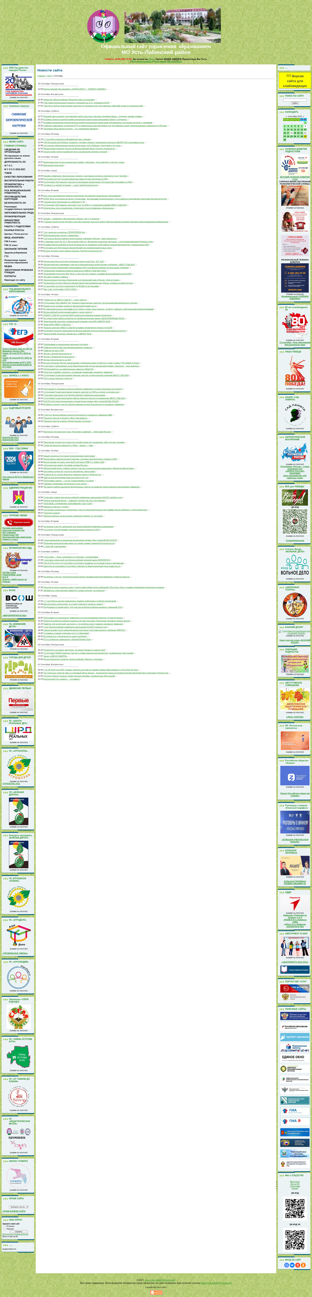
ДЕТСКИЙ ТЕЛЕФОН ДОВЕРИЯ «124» (295, 178)
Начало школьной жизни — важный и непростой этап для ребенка (74, 500)
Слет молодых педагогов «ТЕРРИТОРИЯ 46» (64, 232)
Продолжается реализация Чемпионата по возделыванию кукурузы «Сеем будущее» (83, 618)
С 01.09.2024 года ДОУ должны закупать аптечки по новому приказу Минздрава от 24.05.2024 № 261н (90, 670)
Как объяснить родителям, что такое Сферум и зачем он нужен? (73, 604)
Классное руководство (13, 530)
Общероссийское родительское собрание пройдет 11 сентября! (73, 516)
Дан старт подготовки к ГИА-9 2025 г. (60, 289)
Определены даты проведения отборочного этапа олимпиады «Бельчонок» (78, 208)
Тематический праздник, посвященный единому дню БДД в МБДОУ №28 (76, 321)
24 (288, 136)
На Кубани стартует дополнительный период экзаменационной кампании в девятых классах (86, 577)
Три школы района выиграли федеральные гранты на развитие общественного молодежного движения (91, 487)
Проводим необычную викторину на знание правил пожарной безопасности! (79, 543)
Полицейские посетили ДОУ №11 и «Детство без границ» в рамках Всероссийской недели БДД (87, 274)
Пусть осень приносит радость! (57, 378)
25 (291, 136)
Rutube (295, 1188)
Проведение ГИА (10, 535)
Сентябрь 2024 (295, 116)
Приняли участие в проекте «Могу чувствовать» (65, 418)
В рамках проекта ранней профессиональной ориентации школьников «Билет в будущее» (85, 119)
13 (298, 129)
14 (302, 129)
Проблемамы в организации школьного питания (65, 344)
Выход (171, 61)
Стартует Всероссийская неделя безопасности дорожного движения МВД (77, 415)
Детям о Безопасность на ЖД (57, 360)
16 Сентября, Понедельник (51, 384)
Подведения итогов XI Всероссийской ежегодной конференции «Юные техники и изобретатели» (88, 283)
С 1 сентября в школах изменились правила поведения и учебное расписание (79, 601)
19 (295, 133)
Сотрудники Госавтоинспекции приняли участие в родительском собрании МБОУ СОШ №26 (86, 375)
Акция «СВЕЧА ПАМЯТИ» (55, 656)
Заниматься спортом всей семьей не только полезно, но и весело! (74, 590)
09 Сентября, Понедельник (51, 535)
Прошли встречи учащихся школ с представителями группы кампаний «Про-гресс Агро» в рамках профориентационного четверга (103, 587)
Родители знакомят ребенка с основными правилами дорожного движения (78, 372)
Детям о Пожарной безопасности (58, 357)
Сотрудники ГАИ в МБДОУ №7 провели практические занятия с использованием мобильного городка (90, 303)
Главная (41, 76)
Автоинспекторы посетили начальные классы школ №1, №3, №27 (73, 261)
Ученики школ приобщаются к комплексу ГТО (64, 202)
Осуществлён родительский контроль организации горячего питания (75, 152)
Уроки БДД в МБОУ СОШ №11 (57, 324)
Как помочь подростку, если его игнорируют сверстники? (69, 471)
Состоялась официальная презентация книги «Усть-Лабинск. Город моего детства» (82, 145)
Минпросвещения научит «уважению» (61, 235)
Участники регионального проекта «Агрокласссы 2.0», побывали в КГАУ (76, 103)
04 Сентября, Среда (47, 596)
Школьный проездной (53, 165)
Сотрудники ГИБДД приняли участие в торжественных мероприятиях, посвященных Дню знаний (88, 653)
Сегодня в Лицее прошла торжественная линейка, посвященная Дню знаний (79, 676)
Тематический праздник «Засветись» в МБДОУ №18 (67, 334)
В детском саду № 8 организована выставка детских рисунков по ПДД (75, 179)
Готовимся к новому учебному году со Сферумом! (66, 633)
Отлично (10, 1226)
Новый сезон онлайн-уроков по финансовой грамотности (70, 306)
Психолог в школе (51, 513)
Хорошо (10, 1229)
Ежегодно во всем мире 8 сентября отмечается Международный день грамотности (81, 566)
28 (302, 136)
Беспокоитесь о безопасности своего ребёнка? (65, 636)
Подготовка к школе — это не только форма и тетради (68, 481)
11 (292, 129)
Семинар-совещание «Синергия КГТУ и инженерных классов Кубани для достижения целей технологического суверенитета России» (105, 126)
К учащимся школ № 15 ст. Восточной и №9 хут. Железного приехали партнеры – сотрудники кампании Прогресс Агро (98, 242)
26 (295, 136)
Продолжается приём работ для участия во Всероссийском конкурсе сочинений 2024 (82, 607)
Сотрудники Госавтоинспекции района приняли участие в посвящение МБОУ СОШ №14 (84, 398)
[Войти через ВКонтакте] (292, 1265)
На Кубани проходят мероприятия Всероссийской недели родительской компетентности (84, 331)
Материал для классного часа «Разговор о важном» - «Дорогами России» (77, 432)
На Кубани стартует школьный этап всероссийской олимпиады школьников (78, 526)
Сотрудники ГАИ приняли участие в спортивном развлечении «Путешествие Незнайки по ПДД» (87, 182)
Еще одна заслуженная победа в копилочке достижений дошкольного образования (82, 196)
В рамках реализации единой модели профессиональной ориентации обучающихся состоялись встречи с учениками (97, 122)
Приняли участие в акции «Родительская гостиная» (67, 421)
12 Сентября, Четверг (48, 451)
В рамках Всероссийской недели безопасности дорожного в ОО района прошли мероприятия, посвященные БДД (96, 245)
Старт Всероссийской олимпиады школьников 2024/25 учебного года (75, 627)
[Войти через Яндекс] (297, 1265)
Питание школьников (12, 528)
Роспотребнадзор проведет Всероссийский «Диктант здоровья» (73, 659)
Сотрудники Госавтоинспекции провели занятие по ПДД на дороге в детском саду (81, 392)
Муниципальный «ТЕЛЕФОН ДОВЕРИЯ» (295, 297)
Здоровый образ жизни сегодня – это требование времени (70, 129)
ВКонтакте (295, 1182)
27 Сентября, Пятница (48, 134)
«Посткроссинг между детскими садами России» (65, 465)
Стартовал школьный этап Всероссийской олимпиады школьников (74, 395)
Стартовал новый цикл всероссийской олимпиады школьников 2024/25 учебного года (82, 497)
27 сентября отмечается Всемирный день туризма (67, 139)
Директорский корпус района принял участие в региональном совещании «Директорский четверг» (88, 468)
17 (288, 133)
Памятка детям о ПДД (53, 350)
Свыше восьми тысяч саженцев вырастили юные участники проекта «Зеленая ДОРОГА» (84, 630)
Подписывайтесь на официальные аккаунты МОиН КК (68, 369)
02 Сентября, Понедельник (51, 645)
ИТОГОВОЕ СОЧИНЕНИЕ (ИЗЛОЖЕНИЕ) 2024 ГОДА (67, 504)
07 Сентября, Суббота (48, 552)
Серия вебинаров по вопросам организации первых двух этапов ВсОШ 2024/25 (80, 540)
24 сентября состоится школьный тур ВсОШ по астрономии (71, 286)
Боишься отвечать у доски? (56, 507)
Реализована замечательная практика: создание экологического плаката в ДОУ (80, 459)
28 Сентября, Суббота (48, 111)
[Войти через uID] (286, 1265)
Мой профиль (144, 61)
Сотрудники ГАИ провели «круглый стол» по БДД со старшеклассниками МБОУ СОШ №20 (85, 205)
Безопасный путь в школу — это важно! (61, 679)
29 (305, 136)
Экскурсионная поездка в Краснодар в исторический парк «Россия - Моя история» (81, 280)
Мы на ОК (295, 1184)
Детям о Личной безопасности (57, 354)
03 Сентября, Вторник (48, 612)
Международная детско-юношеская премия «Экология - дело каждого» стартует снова (83, 162)
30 (285, 140)
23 (285, 136)
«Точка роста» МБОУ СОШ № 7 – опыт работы (64, 300)
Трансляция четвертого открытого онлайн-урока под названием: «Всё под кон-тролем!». (84, 442)
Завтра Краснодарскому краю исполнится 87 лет (66, 478)
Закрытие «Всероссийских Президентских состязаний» (69, 100)
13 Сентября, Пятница (48, 437)
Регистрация (160, 61)
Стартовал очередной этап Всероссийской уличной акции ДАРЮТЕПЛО (76, 560)
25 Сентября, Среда (47, 170)
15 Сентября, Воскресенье (51, 410)
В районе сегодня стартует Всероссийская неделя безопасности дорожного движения (83, 404)
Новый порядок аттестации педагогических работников (69, 456)
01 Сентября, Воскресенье (51, 664)
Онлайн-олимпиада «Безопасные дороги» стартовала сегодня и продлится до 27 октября (85, 176)
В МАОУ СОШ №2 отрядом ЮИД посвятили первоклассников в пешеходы (77, 315)
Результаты (7, 1234)
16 (285, 133)
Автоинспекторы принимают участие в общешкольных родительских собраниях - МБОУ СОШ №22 (89, 264)
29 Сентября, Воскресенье (51, 94)
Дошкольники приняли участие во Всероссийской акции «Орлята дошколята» (79, 149)
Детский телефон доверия (55, 277)
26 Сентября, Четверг (48, 157)
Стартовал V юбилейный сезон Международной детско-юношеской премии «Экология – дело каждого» (91, 366)
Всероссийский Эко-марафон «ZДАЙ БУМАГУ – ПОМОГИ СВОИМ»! (74, 89)
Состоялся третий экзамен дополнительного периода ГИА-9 (71, 530)
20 (298, 133)
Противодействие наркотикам (16, 537)
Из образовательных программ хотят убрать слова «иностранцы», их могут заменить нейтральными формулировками (98, 309)
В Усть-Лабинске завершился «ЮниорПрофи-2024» (67, 639)
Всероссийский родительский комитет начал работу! (67, 312)
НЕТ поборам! (9, 532)
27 (298, 136)
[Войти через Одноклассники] (303, 1265)
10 (288, 129)
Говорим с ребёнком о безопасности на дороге (65, 484)
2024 (49, 76)
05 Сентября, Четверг (48, 582)
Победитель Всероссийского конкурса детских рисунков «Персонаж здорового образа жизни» (86, 621)
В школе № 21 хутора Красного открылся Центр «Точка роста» (72, 474)
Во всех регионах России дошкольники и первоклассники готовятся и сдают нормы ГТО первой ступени (91, 363)
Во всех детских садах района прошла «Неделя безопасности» (72, 251)
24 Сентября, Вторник (48, 190)
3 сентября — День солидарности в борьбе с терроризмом (70, 557)
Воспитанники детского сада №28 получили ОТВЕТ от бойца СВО (73, 462)
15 (305, 129)
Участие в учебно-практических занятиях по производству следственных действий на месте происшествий (93, 106)
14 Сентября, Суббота (48, 426)
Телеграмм (295, 1186)
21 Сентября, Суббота (48, 227)
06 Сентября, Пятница (48, 571)
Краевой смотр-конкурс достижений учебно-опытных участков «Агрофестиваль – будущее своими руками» (92, 116)
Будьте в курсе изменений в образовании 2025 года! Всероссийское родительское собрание (86, 268)
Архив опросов (21, 1234)
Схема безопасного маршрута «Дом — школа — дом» (68, 445)
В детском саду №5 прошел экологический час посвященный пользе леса (77, 248)
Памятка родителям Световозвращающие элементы (67, 347)
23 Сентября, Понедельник (51, 213)
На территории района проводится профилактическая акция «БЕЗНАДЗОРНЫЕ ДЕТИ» (84, 318)
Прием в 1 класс (10, 539)
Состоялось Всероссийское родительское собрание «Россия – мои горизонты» (80, 238)
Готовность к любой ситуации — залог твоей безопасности (70, 185)
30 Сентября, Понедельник (51, 84)
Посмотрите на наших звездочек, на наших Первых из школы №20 (74, 650)
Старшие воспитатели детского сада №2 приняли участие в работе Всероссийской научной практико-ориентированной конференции (105, 222)
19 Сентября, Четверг (48, 294)
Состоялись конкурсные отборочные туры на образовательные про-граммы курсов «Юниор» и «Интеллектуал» (95, 510)
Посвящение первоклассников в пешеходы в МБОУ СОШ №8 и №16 (74, 271)
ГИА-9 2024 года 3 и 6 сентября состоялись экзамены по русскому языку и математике (83, 563)
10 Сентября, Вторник (48, 521)
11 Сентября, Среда (47, 492)
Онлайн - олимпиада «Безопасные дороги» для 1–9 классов (71, 219)
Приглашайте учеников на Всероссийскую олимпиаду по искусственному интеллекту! (82, 389)
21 (302, 133)
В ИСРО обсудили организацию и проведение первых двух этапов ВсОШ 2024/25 (81, 401)
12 (295, 129)
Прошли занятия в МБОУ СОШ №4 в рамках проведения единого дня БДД (77, 328)
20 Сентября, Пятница (48, 256)
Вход (179, 61)
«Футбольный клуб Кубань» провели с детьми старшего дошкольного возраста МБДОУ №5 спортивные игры (93, 142)
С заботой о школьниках (54, 546)
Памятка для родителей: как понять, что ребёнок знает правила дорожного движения (83, 624)
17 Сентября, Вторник (48, 339)
